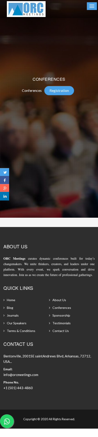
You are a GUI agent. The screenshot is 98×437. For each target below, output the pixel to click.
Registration (59, 90)
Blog (10, 308)
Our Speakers (16, 323)
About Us (59, 300)
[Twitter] (4, 172)
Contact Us (60, 331)
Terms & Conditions (21, 331)
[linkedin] (4, 196)
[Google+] (4, 188)
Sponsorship (61, 315)
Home (11, 300)
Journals (13, 315)
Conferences (32, 90)
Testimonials (61, 323)
